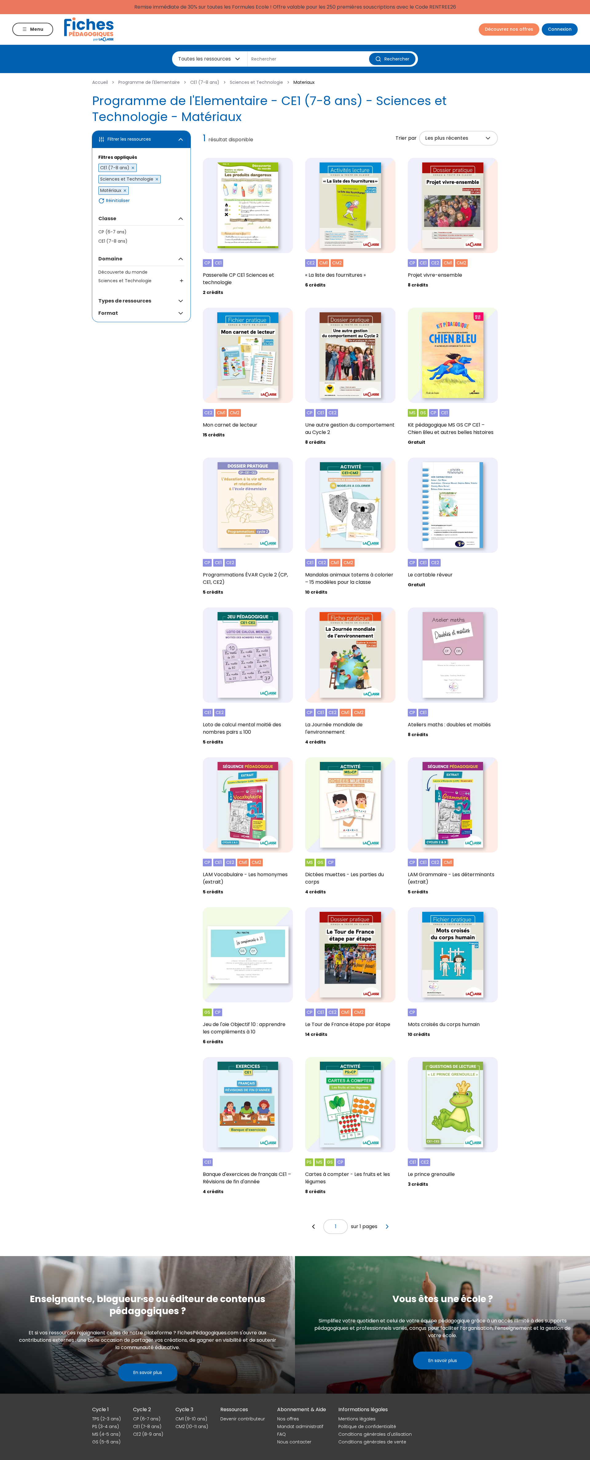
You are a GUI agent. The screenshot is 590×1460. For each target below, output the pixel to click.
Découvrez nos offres (509, 29)
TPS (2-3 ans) (106, 1419)
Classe (107, 218)
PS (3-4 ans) (105, 1426)
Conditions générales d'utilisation (375, 1434)
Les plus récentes (446, 138)
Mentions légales (357, 1419)
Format (108, 313)
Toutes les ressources (204, 58)
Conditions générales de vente (372, 1442)
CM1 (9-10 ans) (191, 1419)
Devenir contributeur (242, 1419)
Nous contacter (294, 1442)
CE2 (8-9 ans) (148, 1434)
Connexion (560, 29)
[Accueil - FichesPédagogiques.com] (89, 29)
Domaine (110, 258)
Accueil (100, 82)
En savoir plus (147, 1372)
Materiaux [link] (304, 82)
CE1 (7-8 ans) (204, 82)
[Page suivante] (387, 1226)
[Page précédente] (313, 1226)
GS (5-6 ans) (106, 1442)
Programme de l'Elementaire (149, 82)
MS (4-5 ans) (106, 1434)
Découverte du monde (123, 272)
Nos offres (288, 1419)
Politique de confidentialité (367, 1426)
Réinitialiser (118, 201)
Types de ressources (124, 300)
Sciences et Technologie (256, 82)
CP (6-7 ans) (112, 232)
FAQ (281, 1434)
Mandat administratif (300, 1426)
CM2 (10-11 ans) (191, 1426)
